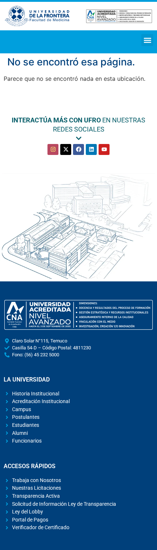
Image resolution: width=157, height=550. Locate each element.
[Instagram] (52, 149)
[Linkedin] (91, 149)
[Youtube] (104, 149)
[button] (147, 40)
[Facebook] (78, 149)
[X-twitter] (65, 149)
